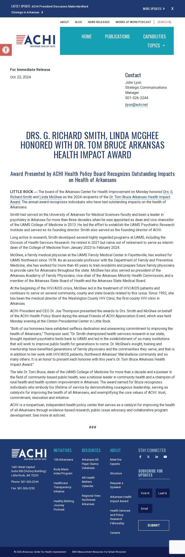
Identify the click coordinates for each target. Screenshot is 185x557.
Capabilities (154, 36)
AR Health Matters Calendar (88, 482)
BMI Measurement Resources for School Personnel (99, 551)
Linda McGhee (50, 197)
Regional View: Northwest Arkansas (91, 500)
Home (87, 36)
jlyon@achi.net (136, 105)
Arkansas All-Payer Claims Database (90, 464)
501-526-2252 (26, 488)
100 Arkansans (63, 459)
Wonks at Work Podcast (133, 22)
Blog (78, 22)
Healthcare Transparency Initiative (62, 487)
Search (163, 22)
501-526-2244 (29, 481)
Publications (117, 36)
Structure (116, 473)
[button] (6, 50)
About (64, 22)
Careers (115, 532)
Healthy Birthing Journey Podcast (64, 505)
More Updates (152, 8)
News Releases (99, 22)
